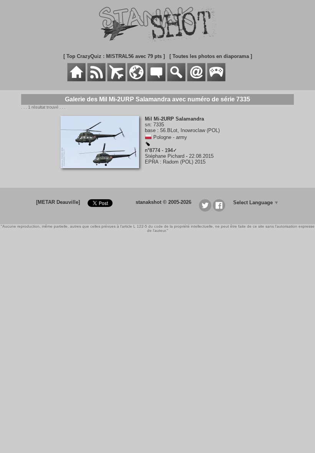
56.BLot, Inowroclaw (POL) (190, 130)
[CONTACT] (196, 80)
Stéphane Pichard (164, 156)
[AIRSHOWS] (136, 80)
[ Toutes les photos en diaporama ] (210, 56)
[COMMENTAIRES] (156, 80)
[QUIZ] (216, 80)
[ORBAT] (116, 80)
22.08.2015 (201, 156)
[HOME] (76, 80)
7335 (158, 124)
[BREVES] (96, 80)
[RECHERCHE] (176, 80)
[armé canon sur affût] (147, 144)
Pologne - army (170, 137)
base (150, 130)
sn (147, 124)
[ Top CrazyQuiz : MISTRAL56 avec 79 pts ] (114, 56)
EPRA (151, 162)
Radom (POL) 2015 (184, 162)
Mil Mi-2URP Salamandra (174, 119)
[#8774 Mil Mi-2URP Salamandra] (103, 172)
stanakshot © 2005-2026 (163, 202)
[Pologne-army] (148, 137)
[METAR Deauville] (58, 202)
